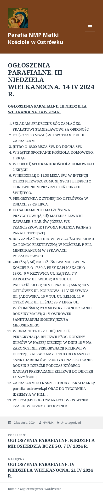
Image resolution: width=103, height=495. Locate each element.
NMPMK (48, 423)
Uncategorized (71, 423)
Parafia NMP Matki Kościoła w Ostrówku (35, 38)
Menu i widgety (90, 31)
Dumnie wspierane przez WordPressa (34, 489)
